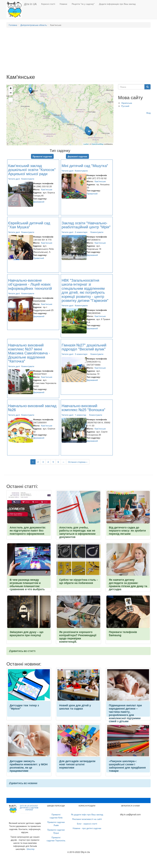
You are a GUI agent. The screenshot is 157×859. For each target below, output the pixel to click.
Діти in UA (30, 4)
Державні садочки (77, 156)
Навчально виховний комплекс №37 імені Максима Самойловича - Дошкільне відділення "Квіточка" (29, 353)
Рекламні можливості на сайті (87, 818)
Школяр (30, 848)
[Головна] (15, 9)
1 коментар (80, 414)
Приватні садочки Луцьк (56, 831)
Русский (125, 105)
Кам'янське (46, 189)
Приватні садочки (42, 156)
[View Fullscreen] (10, 99)
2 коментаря (81, 232)
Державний (38, 201)
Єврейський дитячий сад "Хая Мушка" (29, 224)
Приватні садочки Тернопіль (56, 839)
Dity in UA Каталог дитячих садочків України (29, 807)
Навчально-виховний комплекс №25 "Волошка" (83, 407)
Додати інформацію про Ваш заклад (117, 3)
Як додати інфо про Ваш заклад (87, 814)
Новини (63, 3)
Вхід (148, 112)
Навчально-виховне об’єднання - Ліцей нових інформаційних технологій (30, 284)
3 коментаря (81, 353)
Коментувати (27, 178)
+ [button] (11, 88)
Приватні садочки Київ (56, 816)
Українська (126, 102)
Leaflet (85, 144)
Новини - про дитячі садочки (87, 828)
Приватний (92, 193)
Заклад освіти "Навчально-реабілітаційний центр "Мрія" (86, 224)
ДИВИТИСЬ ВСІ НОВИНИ (24, 783)
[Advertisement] (78, 52)
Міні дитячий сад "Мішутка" (85, 165)
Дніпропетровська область (33, 24)
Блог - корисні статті (87, 823)
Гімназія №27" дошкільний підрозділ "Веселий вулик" (84, 346)
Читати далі (14, 178)
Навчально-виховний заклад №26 (32, 407)
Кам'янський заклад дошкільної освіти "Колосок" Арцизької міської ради (32, 169)
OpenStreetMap (97, 144)
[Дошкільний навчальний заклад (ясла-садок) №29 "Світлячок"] (89, 132)
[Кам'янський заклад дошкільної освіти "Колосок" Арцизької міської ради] (30, 90)
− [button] (11, 93)
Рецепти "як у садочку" (83, 3)
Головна (13, 24)
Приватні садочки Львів (56, 823)
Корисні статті (48, 3)
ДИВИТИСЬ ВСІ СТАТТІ (23, 651)
